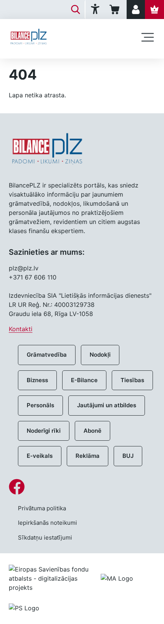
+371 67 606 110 (32, 277)
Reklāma (88, 455)
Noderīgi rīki (44, 430)
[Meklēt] (75, 9)
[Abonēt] (154, 9)
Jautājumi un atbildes (106, 405)
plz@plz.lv (24, 268)
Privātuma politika (42, 508)
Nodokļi (100, 354)
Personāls (40, 405)
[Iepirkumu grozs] (115, 9)
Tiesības (132, 380)
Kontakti (20, 329)
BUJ (127, 455)
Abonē (92, 430)
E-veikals (40, 455)
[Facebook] (82, 487)
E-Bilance (84, 380)
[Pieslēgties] (136, 9)
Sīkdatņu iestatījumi (45, 537)
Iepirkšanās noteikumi (47, 522)
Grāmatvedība (47, 354)
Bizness (37, 380)
